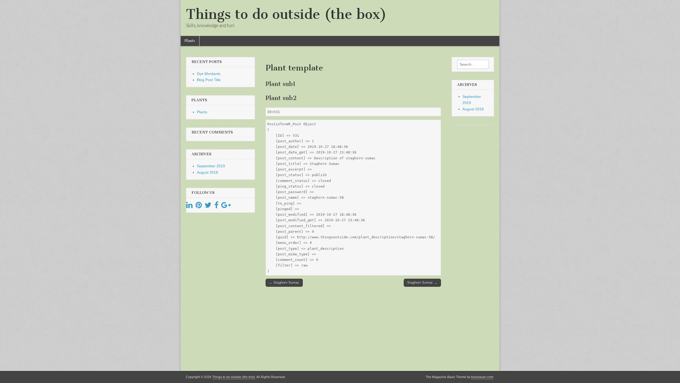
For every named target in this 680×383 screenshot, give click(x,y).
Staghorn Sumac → (422, 283)
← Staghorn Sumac (284, 283)
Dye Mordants (208, 74)
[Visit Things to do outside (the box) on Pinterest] (199, 206)
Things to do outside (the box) (286, 14)
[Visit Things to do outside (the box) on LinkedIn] (189, 206)
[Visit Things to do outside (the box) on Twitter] (208, 206)
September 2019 (211, 166)
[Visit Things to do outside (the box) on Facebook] (216, 206)
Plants (190, 41)
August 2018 (207, 172)
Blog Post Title (209, 80)
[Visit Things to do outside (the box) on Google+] (226, 206)
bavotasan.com (482, 377)
